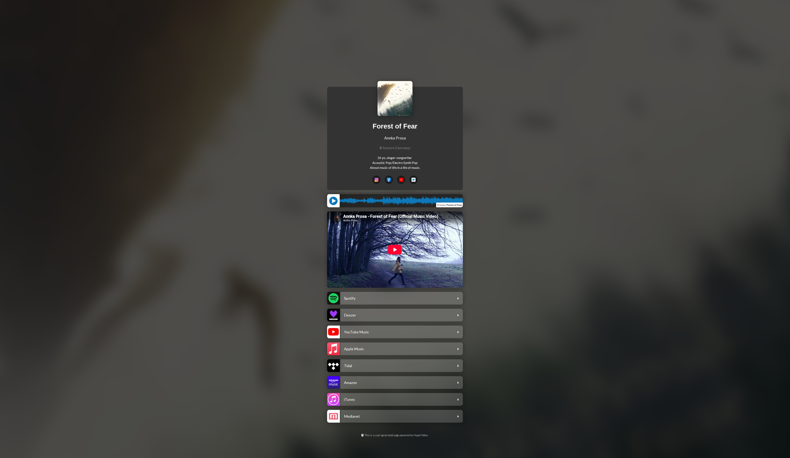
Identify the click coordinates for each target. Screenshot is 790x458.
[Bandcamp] (413, 180)
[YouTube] (401, 180)
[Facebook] (389, 180)
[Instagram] (376, 180)
